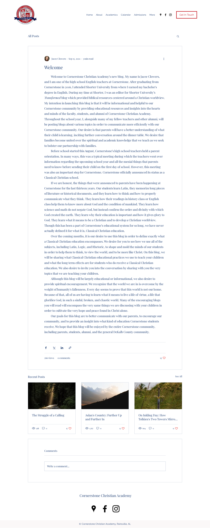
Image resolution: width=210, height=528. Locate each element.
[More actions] (164, 59)
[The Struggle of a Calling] (51, 395)
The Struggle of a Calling (48, 415)
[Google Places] (160, 14)
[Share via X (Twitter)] (53, 347)
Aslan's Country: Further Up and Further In (103, 417)
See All (178, 376)
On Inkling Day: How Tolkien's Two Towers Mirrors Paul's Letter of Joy (158, 417)
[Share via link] (70, 347)
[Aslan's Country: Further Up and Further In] (105, 395)
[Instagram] (170, 14)
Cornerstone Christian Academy (106, 495)
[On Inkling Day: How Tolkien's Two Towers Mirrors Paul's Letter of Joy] (158, 395)
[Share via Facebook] (45, 347)
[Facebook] (165, 14)
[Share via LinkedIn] (61, 347)
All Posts (33, 36)
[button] (177, 36)
